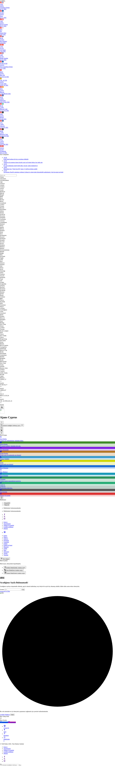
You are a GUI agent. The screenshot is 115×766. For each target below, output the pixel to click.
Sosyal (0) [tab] (7, 503)
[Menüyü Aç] (2, 422)
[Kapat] (1, 433)
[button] (1, 430)
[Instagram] (4, 519)
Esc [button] (20, 765)
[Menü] (2, 407)
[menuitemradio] (15, 567)
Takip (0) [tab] (6, 505)
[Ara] (1, 428)
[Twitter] (4, 517)
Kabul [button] (12, 714)
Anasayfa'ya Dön (5, 591)
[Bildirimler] (1, 497)
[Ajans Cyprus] (2, 413)
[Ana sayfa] (5, 532)
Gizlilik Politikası (5, 714)
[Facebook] (4, 514)
